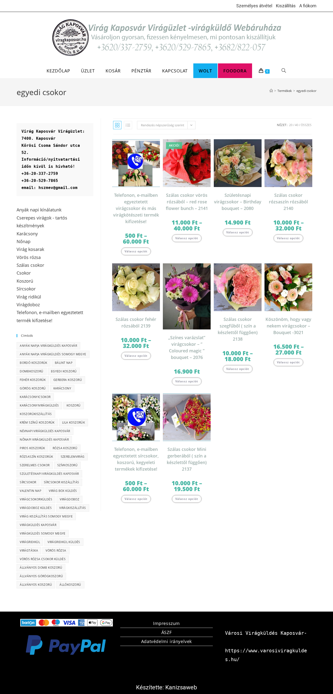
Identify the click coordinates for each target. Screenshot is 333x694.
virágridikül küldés (64, 542)
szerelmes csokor (34, 465)
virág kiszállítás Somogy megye (46, 516)
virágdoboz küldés (36, 508)
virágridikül (30, 542)
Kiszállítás (286, 5)
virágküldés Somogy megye (43, 533)
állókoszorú (70, 585)
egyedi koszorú (64, 371)
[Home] (271, 91)
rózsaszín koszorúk (36, 457)
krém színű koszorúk (37, 422)
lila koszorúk (73, 422)
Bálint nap (63, 363)
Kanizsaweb (181, 687)
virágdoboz (69, 499)
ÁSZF (166, 632)
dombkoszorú (31, 371)
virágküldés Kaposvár (38, 525)
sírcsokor (28, 482)
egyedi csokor (306, 91)
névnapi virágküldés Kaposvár (45, 431)
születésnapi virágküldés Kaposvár (49, 474)
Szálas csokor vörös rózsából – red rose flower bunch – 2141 (187, 201)
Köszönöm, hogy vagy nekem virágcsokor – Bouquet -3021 (288, 325)
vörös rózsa (56, 550)
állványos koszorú (36, 585)
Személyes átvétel (254, 5)
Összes (306, 125)
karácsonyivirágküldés (39, 405)
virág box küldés (63, 491)
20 (291, 125)
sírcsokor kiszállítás (61, 482)
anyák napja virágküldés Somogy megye (53, 354)
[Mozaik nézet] (117, 125)
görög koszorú (33, 388)
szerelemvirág (73, 457)
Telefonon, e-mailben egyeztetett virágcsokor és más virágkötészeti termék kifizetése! (136, 208)
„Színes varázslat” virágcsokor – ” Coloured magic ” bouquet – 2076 (186, 347)
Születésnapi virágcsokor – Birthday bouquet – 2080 (237, 201)
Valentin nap (30, 491)
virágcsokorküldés (36, 499)
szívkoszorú (67, 465)
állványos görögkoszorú (41, 576)
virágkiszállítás (72, 508)
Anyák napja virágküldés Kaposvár (48, 346)
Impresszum (166, 623)
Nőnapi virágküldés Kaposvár (44, 439)
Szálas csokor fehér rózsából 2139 (136, 322)
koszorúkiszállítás (36, 414)
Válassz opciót (136, 251)
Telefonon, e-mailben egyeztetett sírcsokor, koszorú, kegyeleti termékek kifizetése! (136, 459)
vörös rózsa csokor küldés (43, 559)
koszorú (74, 405)
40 (296, 125)
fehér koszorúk (33, 380)
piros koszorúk (32, 448)
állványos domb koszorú (41, 567)
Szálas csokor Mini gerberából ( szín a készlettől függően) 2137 (187, 459)
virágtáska (29, 550)
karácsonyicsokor (35, 397)
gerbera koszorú (67, 380)
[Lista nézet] (128, 125)
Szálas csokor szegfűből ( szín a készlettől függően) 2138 (238, 329)
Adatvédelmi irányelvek (166, 641)
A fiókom (307, 5)
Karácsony (62, 388)
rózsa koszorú (65, 448)
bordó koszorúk (33, 363)
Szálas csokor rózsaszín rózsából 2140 (288, 201)
